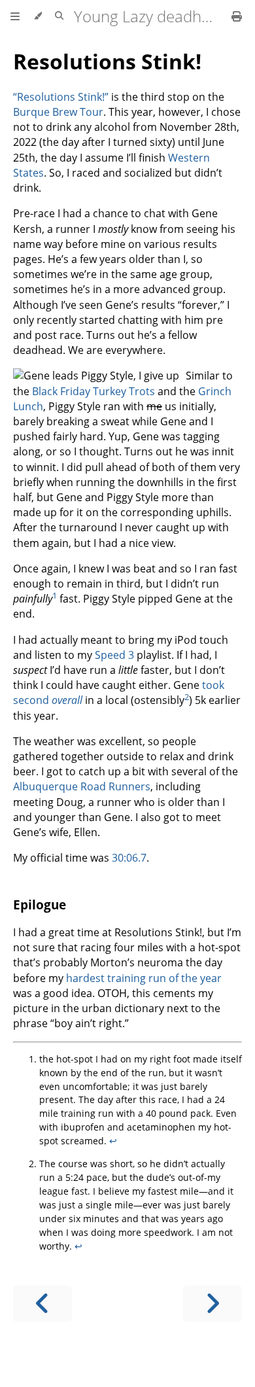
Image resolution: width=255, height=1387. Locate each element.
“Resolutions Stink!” (61, 97)
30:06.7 (129, 858)
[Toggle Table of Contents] (15, 16)
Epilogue (39, 904)
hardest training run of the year (144, 978)
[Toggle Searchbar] (59, 16)
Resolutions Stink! (107, 61)
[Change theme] (37, 16)
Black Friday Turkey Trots (93, 391)
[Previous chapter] (42, 1304)
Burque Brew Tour (58, 112)
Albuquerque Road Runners (81, 786)
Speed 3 (114, 655)
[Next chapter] (212, 1304)
